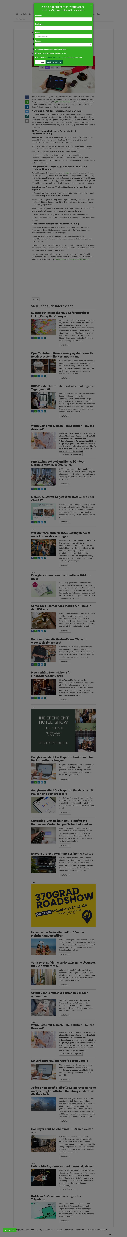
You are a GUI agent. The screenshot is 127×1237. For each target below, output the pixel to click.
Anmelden (40, 62)
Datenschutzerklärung (55, 57)
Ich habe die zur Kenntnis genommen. (60, 57)
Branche (38, 41)
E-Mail (38, 32)
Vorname (38, 16)
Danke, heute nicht (54, 62)
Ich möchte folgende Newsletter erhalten (51, 49)
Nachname (39, 24)
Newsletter (11, 1230)
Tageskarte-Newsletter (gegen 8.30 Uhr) (52, 53)
